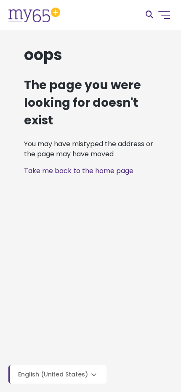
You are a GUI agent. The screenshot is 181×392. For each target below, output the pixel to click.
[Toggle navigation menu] (164, 15)
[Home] (34, 15)
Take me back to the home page (78, 171)
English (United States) (54, 375)
